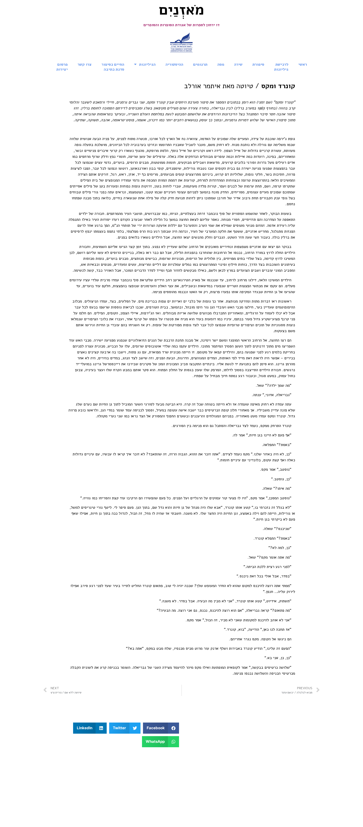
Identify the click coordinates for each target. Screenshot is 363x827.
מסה (220, 64)
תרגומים (200, 64)
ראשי (302, 64)
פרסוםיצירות (62, 67)
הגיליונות (147, 64)
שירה (238, 64)
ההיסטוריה (174, 64)
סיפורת (258, 64)
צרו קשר (85, 64)
